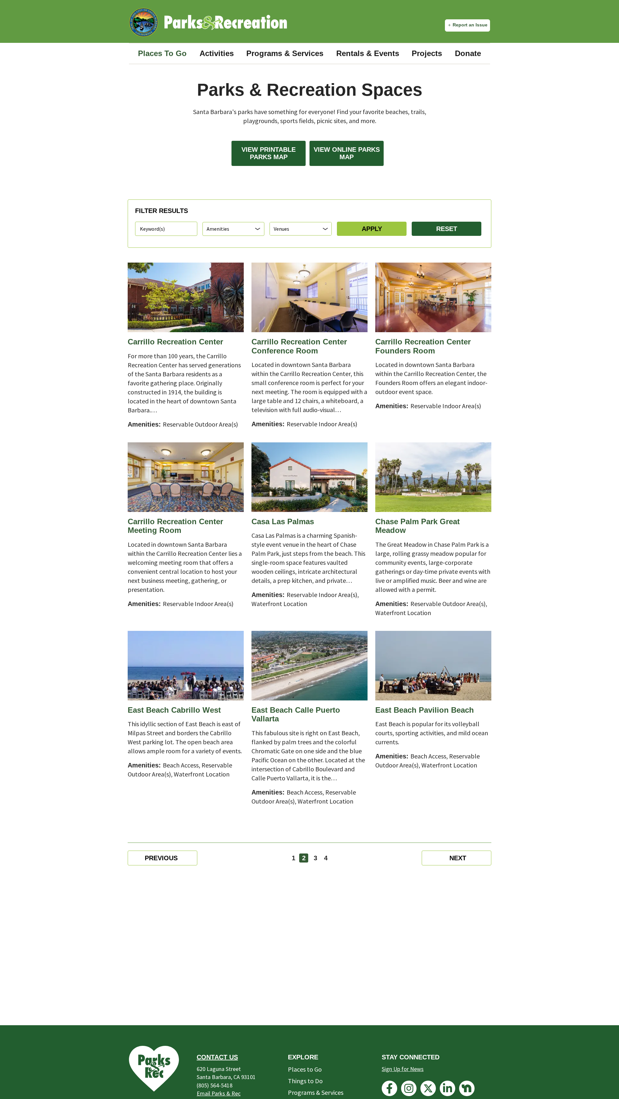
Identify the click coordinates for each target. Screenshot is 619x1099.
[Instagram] (409, 1088)
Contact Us (217, 1057)
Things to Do (305, 1081)
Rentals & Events (367, 53)
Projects (427, 53)
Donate (468, 53)
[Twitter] (428, 1088)
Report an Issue (470, 24)
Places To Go (162, 53)
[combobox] (301, 229)
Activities (217, 53)
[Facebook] (389, 1088)
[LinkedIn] (447, 1088)
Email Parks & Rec (219, 1093)
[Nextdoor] (467, 1088)
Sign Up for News (403, 1069)
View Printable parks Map (268, 153)
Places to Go (305, 1069)
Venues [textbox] (281, 229)
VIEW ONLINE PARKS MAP (347, 153)
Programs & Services (284, 53)
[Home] (225, 22)
